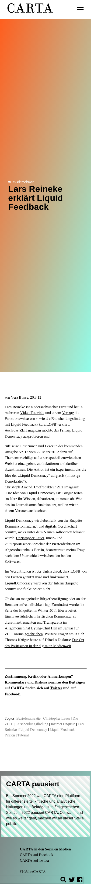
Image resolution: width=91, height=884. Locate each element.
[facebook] (80, 880)
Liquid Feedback (23, 424)
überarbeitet (67, 610)
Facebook (12, 694)
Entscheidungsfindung (31, 723)
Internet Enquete (63, 723)
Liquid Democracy (33, 729)
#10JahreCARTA (33, 871)
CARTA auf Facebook (36, 854)
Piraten (10, 734)
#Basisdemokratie (21, 182)
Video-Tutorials (32, 412)
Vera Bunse (19, 397)
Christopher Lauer (30, 537)
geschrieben (33, 633)
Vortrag (68, 412)
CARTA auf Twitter (34, 860)
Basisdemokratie (28, 718)
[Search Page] (63, 880)
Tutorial (23, 734)
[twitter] (72, 880)
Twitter (56, 688)
